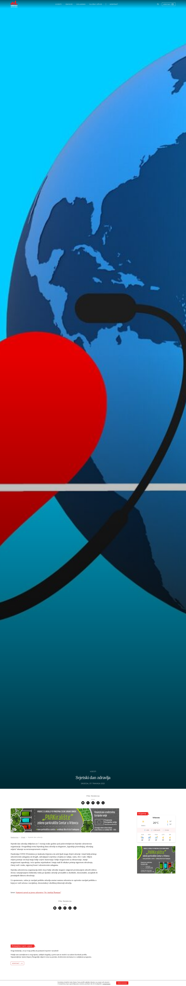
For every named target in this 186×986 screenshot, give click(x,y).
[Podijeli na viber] (103, 803)
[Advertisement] (65, 927)
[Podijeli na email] (93, 803)
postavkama (106, 984)
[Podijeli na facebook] (82, 803)
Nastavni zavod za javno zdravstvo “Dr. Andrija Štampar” (38, 892)
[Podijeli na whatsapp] (98, 803)
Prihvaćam (122, 983)
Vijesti (93, 771)
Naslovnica (14, 837)
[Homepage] (14, 4)
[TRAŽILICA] (158, 4)
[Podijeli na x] (88, 803)
